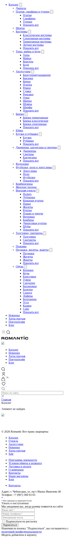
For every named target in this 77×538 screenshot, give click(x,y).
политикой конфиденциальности (21, 531)
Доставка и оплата (20, 466)
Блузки (27, 137)
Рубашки (28, 140)
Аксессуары (23, 71)
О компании (16, 469)
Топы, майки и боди (28, 51)
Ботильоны (30, 299)
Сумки (27, 91)
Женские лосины (26, 187)
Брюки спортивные (35, 124)
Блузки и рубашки (27, 133)
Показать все (31, 24)
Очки (26, 97)
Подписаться (10, 525)
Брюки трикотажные (35, 117)
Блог (11, 325)
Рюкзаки (28, 94)
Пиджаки (28, 253)
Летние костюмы (33, 44)
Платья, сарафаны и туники (33, 11)
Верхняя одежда (25, 190)
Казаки (27, 305)
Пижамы (21, 246)
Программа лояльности (23, 459)
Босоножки (30, 286)
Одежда (13, 440)
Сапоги (27, 292)
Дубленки (29, 197)
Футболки (29, 177)
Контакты (15, 472)
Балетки (28, 289)
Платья (27, 15)
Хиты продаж (17, 318)
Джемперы (29, 151)
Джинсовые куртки (35, 223)
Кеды (26, 273)
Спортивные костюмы (36, 38)
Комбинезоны (24, 183)
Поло (26, 174)
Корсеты (28, 61)
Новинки (14, 315)
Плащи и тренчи (33, 213)
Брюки (20, 114)
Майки (27, 58)
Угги (26, 302)
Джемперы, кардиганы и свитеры (36, 147)
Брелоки (28, 78)
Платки (27, 84)
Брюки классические (35, 120)
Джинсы (21, 8)
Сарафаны (29, 18)
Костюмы (21, 31)
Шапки (27, 100)
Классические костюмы (37, 35)
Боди (26, 64)
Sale (11, 453)
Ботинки (28, 270)
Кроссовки (29, 276)
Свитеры (28, 154)
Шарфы (27, 107)
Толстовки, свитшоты (29, 233)
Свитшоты (29, 239)
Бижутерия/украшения (36, 75)
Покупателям (17, 321)
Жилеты (28, 207)
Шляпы (27, 104)
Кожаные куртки (33, 200)
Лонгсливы (30, 170)
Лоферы (28, 295)
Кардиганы (30, 157)
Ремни (27, 87)
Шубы (27, 226)
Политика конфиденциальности (21, 421)
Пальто (27, 194)
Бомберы (28, 219)
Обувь (19, 266)
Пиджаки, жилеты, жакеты (32, 249)
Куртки (27, 210)
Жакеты (28, 259)
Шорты (20, 28)
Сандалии (29, 283)
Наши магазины (18, 476)
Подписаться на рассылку (21, 521)
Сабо (26, 308)
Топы (26, 55)
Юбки (19, 130)
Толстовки (29, 236)
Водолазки (22, 163)
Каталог (13, 4)
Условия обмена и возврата (18, 425)
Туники (27, 21)
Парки (27, 203)
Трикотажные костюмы (37, 41)
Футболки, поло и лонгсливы (34, 167)
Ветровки (29, 216)
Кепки (27, 81)
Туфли (27, 279)
